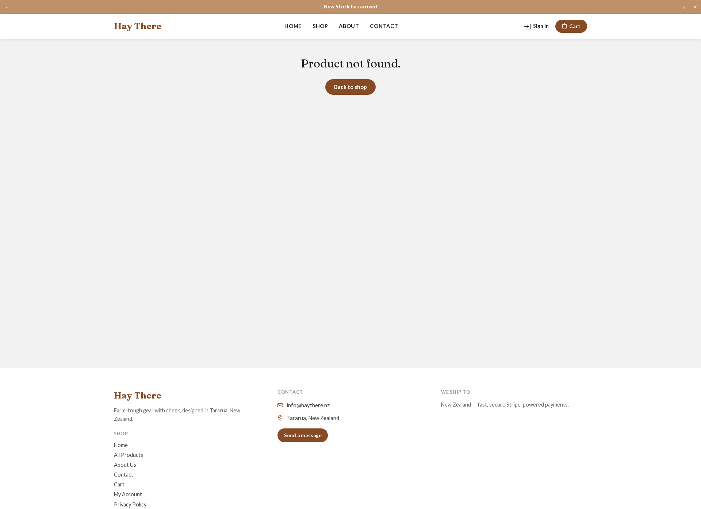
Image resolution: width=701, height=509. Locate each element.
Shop (320, 26)
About (349, 26)
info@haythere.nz (308, 405)
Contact (384, 26)
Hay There (137, 25)
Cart (575, 26)
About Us (125, 465)
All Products (128, 455)
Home (293, 26)
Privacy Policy (130, 504)
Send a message (303, 435)
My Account (128, 494)
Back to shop (350, 86)
